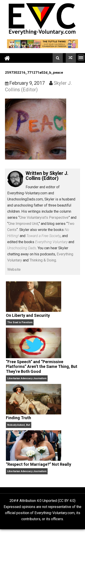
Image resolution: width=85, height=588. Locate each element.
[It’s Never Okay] (71, 58)
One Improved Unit (23, 223)
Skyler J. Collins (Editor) (47, 175)
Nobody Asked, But (18, 424)
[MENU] (81, 57)
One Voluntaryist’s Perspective (43, 217)
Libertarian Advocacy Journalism (26, 378)
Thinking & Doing (42, 260)
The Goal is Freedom (19, 322)
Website (14, 269)
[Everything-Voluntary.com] (7, 58)
